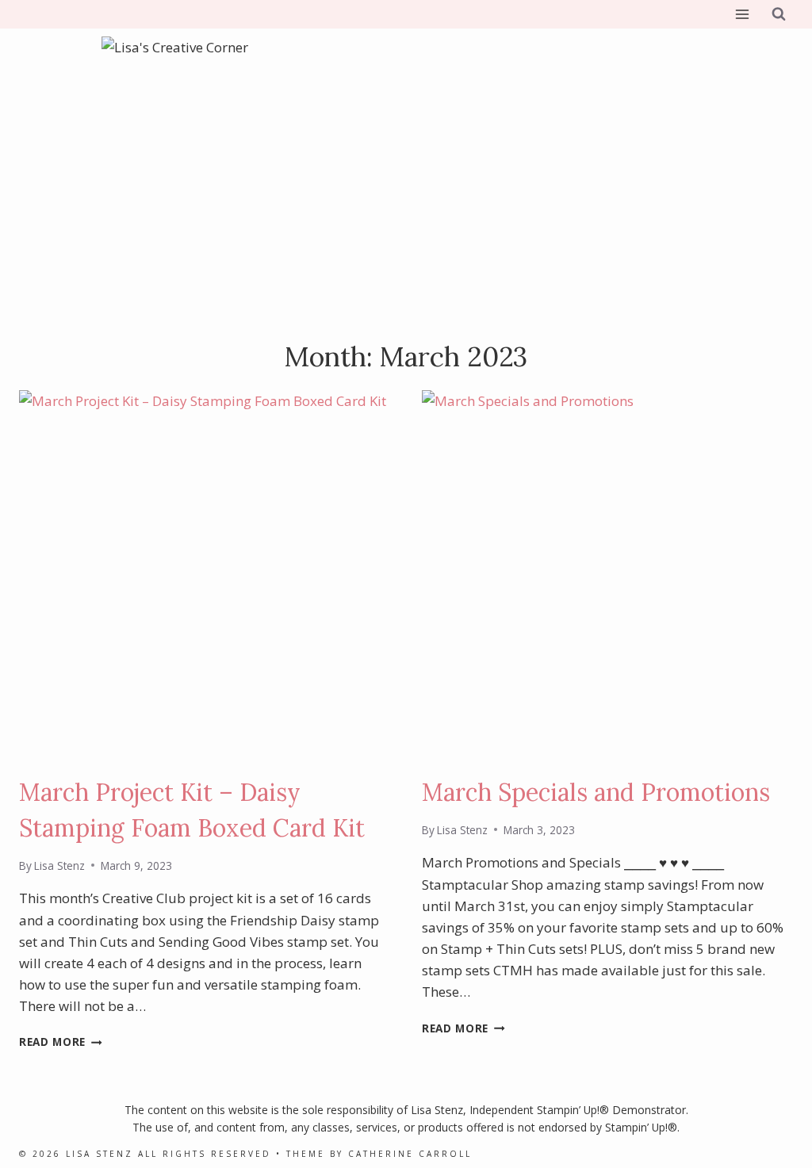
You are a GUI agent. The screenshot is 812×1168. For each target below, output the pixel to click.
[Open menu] (741, 14)
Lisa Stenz (59, 865)
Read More (60, 1041)
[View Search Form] (778, 14)
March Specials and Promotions (596, 792)
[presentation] (204, 575)
